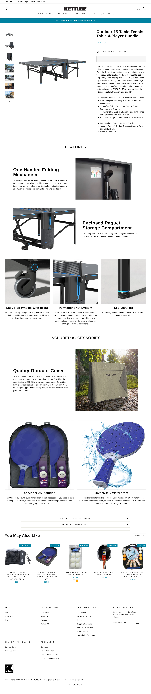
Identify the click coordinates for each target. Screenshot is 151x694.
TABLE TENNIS (45, 14)
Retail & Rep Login (48, 651)
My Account (81, 612)
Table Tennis (9, 616)
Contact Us (9, 2)
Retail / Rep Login (38, 2)
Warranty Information (85, 628)
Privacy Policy (82, 631)
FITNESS (99, 14)
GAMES (86, 14)
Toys (6, 620)
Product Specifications (75, 518)
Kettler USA (45, 624)
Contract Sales (10, 647)
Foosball (8, 612)
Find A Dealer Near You (50, 655)
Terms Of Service (56, 680)
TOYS (76, 14)
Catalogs (44, 647)
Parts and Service (84, 616)
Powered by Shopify (75, 685)
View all (140, 535)
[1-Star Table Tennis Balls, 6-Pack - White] (74, 581)
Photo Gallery (10, 651)
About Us (44, 616)
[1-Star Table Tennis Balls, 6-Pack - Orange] (77, 581)
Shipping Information (85, 624)
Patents (44, 620)
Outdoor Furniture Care (50, 658)
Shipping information (75, 524)
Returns (80, 620)
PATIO (111, 14)
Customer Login (22, 2)
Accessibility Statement (86, 635)
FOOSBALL (63, 14)
